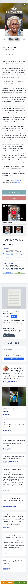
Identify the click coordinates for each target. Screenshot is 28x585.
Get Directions (8, 257)
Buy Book (14, 316)
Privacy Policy (10, 579)
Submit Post (14, 358)
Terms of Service (18, 579)
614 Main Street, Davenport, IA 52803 (14, 254)
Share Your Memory (8, 335)
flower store (17, 182)
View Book (6, 316)
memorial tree (18, 180)
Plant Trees (20, 257)
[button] (14, 396)
